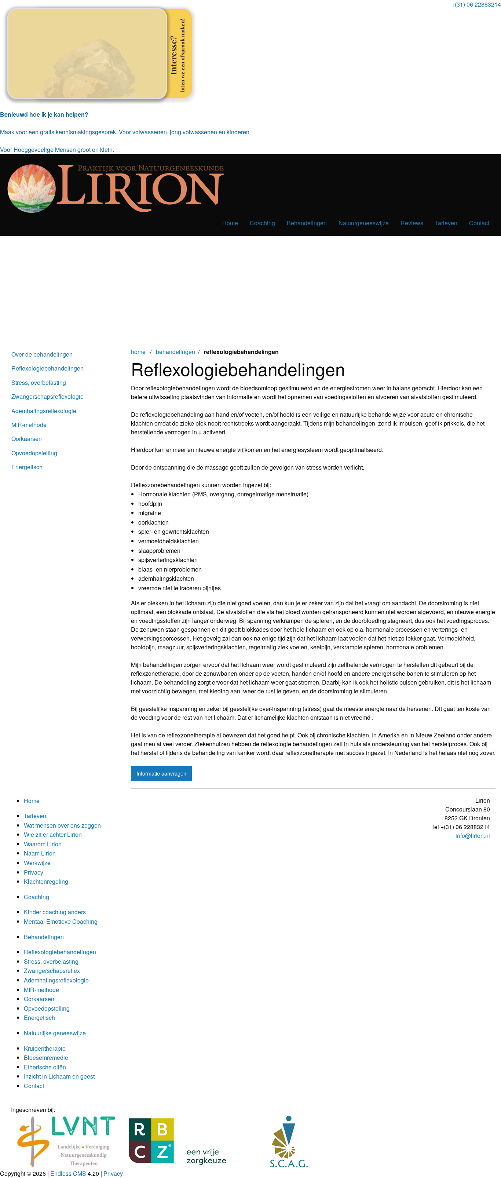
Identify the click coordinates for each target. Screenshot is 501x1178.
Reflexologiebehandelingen (47, 368)
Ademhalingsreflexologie (43, 410)
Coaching (262, 223)
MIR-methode (29, 424)
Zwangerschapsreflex (52, 970)
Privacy (33, 872)
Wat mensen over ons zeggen (62, 825)
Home (230, 223)
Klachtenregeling (46, 881)
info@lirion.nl (473, 835)
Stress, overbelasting (38, 382)
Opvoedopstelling (34, 453)
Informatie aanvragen (161, 773)
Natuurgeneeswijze (364, 223)
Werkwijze (37, 862)
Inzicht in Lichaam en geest (59, 1076)
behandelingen (175, 351)
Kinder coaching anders (55, 912)
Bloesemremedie (46, 1057)
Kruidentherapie (45, 1048)
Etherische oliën (45, 1067)
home (139, 351)
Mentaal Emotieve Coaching (61, 921)
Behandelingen (307, 223)
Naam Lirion (40, 853)
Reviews (412, 223)
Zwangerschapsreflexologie (47, 396)
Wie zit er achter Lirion (53, 834)
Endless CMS (68, 1173)
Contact (479, 223)
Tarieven (446, 223)
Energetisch (27, 467)
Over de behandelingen (42, 354)
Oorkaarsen (26, 438)
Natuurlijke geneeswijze (55, 1033)
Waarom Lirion (43, 844)
